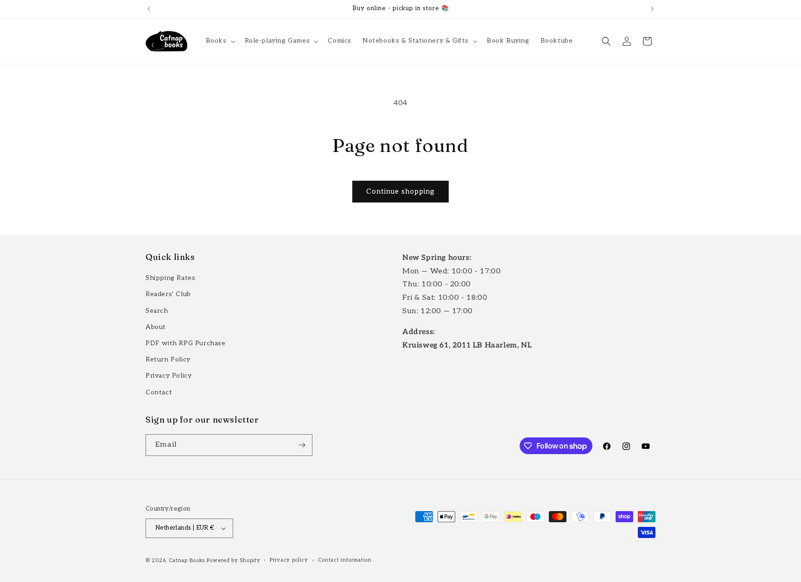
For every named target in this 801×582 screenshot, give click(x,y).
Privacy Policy (168, 376)
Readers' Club (168, 294)
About (156, 327)
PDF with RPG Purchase (186, 343)
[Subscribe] (302, 445)
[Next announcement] (652, 9)
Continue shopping (400, 191)
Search (157, 311)
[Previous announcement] (149, 9)
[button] (219, 41)
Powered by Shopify (234, 560)
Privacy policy (289, 560)
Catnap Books (187, 560)
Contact (159, 392)
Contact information (345, 560)
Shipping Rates (170, 278)
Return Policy (168, 359)
